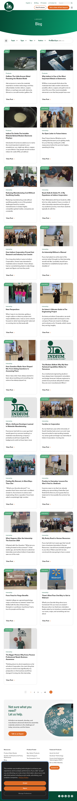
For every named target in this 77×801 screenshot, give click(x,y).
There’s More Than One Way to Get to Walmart (56, 597)
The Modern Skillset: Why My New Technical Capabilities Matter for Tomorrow (55, 367)
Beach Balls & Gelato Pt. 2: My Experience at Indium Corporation (54, 194)
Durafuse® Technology (56, 756)
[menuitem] (29, 3)
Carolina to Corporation (51, 424)
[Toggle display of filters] (6, 40)
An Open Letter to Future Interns (54, 134)
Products (8, 73)
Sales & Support (32, 756)
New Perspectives (12, 309)
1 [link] (30, 692)
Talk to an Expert (17, 734)
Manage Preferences (25, 793)
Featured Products (55, 749)
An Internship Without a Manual (54, 252)
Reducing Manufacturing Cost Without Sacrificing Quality (20, 194)
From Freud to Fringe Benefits (17, 596)
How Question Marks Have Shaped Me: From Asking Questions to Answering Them (19, 369)
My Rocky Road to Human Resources (56, 538)
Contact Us (53, 3)
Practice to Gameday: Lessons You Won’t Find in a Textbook (55, 482)
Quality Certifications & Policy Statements (13, 756)
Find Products (40, 7)
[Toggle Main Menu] (71, 7)
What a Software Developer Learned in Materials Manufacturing (19, 425)
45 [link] (45, 692)
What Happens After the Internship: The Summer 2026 (19, 540)
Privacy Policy (23, 777)
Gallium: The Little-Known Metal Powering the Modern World (18, 78)
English (28, 3)
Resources (7, 749)
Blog (37, 3)
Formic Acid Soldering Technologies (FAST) (57, 759)
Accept (25, 783)
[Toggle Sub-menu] (31, 3)
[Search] (72, 3)
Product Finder (31, 749)
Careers (44, 3)
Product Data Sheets (10, 753)
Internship (45, 108)
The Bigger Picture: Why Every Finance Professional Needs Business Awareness (20, 657)
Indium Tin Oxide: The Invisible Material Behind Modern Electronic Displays (19, 136)
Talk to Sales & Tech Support (58, 7)
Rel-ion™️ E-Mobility (56, 762)
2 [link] (34, 692)
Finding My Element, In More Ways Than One (19, 482)
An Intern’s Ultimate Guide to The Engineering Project (54, 311)
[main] (38, 370)
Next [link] (50, 692)
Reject (25, 788)
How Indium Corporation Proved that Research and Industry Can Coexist (20, 253)
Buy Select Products (33, 753)
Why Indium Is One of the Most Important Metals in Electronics (54, 78)
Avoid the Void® (54, 753)
